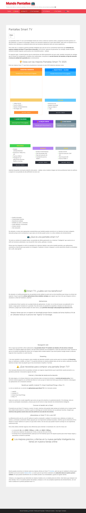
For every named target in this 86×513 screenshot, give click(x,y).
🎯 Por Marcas (46, 11)
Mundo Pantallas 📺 (20, 3)
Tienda (9, 11)
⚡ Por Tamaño (57, 11)
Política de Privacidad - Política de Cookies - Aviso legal (47, 510)
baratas (52, 471)
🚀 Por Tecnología (34, 11)
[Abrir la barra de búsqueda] (78, 11)
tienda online (27, 473)
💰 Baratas (15, 11)
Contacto (64, 510)
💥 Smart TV (24, 11)
